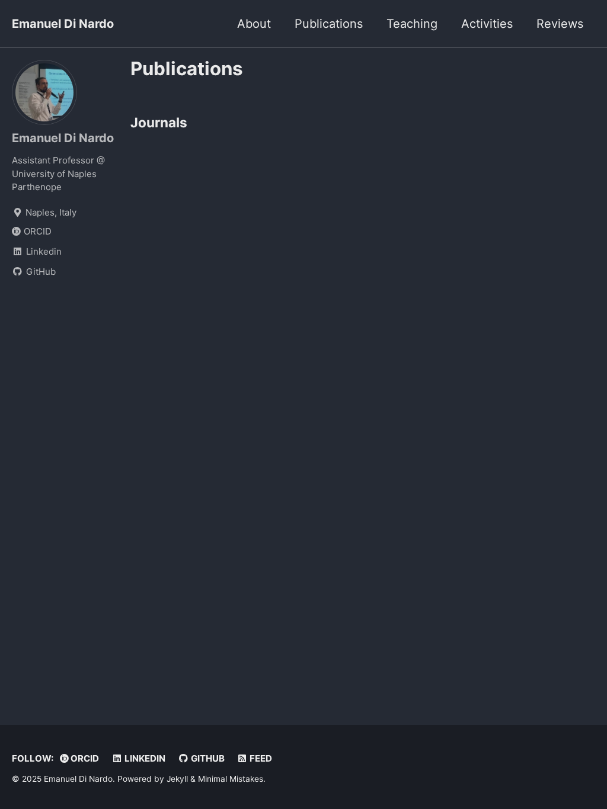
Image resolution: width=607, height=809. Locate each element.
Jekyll (177, 779)
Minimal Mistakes (230, 779)
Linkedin (144, 758)
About (254, 24)
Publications (329, 24)
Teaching (411, 24)
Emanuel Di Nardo (63, 24)
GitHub (207, 758)
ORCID (84, 758)
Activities (487, 24)
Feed (260, 758)
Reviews (559, 24)
